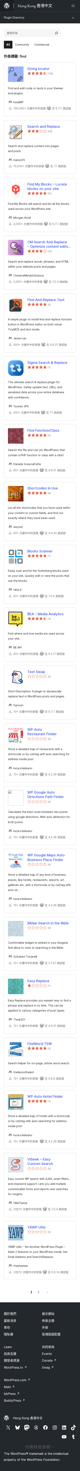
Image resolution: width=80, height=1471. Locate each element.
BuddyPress (14, 1400)
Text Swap (36, 672)
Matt (9, 1387)
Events (47, 1354)
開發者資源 (11, 1360)
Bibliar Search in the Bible (48, 923)
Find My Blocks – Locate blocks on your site (47, 186)
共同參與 (48, 1347)
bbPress (12, 1394)
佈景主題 (48, 1321)
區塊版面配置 (51, 1334)
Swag (48, 1367)
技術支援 (10, 1354)
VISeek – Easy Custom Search (40, 1161)
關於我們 (10, 1314)
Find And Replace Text (45, 300)
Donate (49, 1360)
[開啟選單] (74, 6)
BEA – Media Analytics (45, 614)
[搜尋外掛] (56, 33)
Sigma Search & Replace (47, 363)
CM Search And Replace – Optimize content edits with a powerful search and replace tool (47, 244)
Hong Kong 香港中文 (28, 1418)
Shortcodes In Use (42, 488)
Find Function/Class (43, 430)
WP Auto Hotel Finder (45, 1096)
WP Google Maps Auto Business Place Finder (46, 857)
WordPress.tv (15, 1367)
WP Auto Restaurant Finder (42, 731)
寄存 (7, 1327)
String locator (38, 69)
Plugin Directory (14, 17)
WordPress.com (17, 1380)
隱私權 (8, 1334)
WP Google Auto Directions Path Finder (45, 794)
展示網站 (48, 1314)
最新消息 (10, 1321)
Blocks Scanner (40, 551)
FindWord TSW (39, 1044)
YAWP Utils (36, 1227)
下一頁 (47, 1292)
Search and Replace (43, 126)
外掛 (45, 1327)
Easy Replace (38, 981)
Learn (8, 1347)
